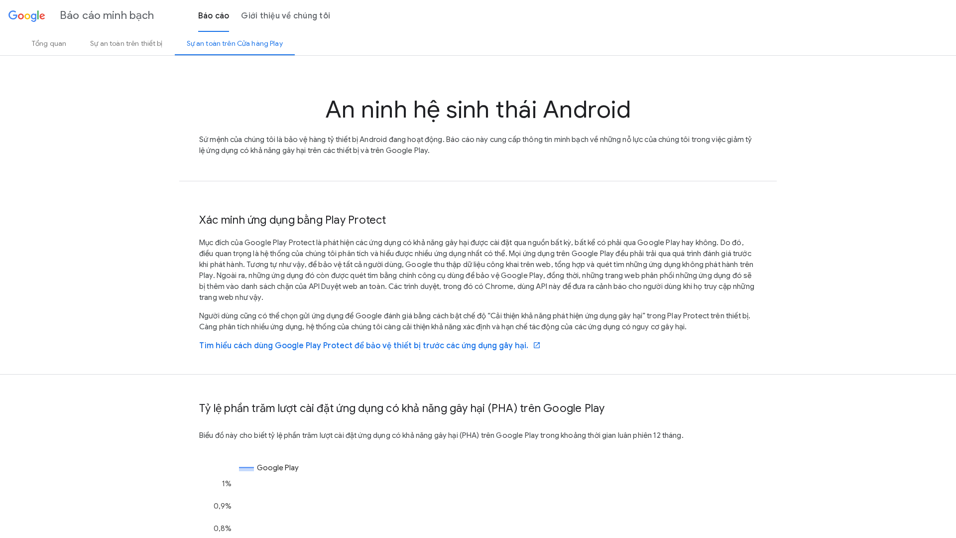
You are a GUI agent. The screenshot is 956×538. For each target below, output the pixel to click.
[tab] (49, 43)
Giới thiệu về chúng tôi (285, 16)
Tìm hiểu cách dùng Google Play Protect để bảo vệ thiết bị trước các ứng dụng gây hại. (370, 346)
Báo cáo (214, 16)
